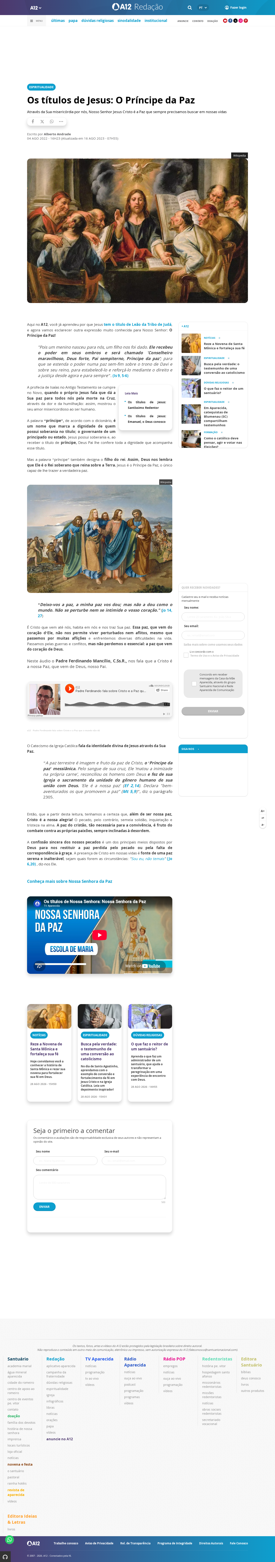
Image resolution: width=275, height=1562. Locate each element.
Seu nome (43, 1151)
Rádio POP (174, 1359)
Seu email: (191, 626)
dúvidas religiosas (97, 20)
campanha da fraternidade (56, 1374)
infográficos (54, 1401)
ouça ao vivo (133, 1378)
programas (132, 1397)
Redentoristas (217, 1359)
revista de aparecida (16, 1492)
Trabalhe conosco (66, 1543)
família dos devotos (21, 1422)
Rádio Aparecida (135, 1362)
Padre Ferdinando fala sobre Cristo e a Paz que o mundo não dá (66, 730)
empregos (170, 1366)
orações (52, 1420)
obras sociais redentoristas (212, 1411)
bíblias (246, 1372)
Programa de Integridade (174, 1543)
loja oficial (15, 1452)
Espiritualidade (41, 87)
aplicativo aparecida (60, 1366)
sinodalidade (129, 20)
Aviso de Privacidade (99, 1543)
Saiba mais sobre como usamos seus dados (213, 644)
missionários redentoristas (212, 1384)
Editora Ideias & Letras (22, 1519)
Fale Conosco (239, 1543)
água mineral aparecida (17, 1374)
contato (197, 21)
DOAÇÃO (212, 21)
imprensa (14, 1439)
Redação (55, 1359)
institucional (156, 20)
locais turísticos (19, 1445)
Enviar (44, 1207)
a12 (29, 730)
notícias (13, 1458)
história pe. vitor (214, 1366)
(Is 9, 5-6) (120, 375)
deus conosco (251, 1378)
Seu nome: (191, 607)
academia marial (20, 1366)
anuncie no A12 (59, 1439)
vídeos (12, 1501)
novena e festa (20, 1464)
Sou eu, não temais (147, 858)
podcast (130, 1384)
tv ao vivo (92, 1378)
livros (245, 1384)
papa (73, 20)
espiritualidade (57, 1389)
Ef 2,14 (131, 785)
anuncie (182, 21)
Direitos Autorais (211, 1543)
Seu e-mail (111, 1151)
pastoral (13, 1477)
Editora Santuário (251, 1362)
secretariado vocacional (211, 1422)
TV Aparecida (99, 1359)
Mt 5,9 (129, 791)
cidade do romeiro (21, 1382)
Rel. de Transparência (135, 1543)
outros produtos (252, 1391)
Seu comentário (47, 1170)
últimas (58, 20)
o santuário (16, 1471)
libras (50, 1407)
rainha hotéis (17, 1483)
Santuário (18, 1359)
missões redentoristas (212, 1395)
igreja (50, 1395)
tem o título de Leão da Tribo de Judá (137, 324)
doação (14, 1416)
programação (94, 1372)
